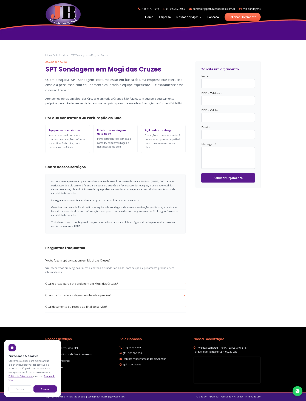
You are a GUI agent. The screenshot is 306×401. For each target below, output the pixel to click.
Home (149, 17)
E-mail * (206, 127)
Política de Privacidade (232, 396)
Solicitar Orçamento (242, 17)
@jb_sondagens (252, 8)
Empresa (165, 17)
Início (48, 55)
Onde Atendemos (61, 55)
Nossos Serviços (187, 17)
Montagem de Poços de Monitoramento (68, 354)
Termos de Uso (253, 396)
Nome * (206, 76)
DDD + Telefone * (212, 93)
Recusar (20, 389)
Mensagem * (208, 144)
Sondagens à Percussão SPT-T (63, 348)
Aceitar (45, 389)
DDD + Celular (209, 110)
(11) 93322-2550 (175, 8)
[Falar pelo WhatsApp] (297, 391)
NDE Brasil (214, 396)
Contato (213, 17)
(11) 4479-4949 (150, 8)
